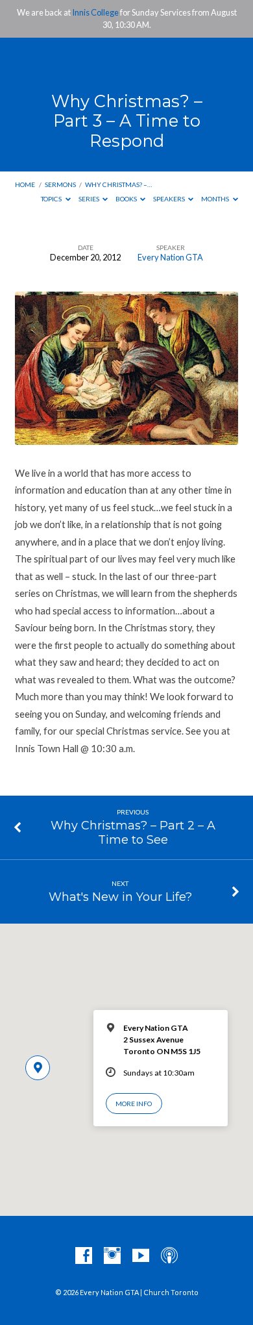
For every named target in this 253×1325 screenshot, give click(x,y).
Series (89, 199)
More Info (133, 1103)
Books (126, 199)
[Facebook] (83, 1256)
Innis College (95, 12)
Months (215, 199)
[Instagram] (112, 1256)
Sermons (60, 184)
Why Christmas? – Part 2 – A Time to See (133, 832)
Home (25, 184)
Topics (52, 199)
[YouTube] (140, 1256)
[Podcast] (169, 1256)
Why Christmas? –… (118, 184)
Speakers (169, 199)
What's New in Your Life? (120, 896)
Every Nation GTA (170, 257)
